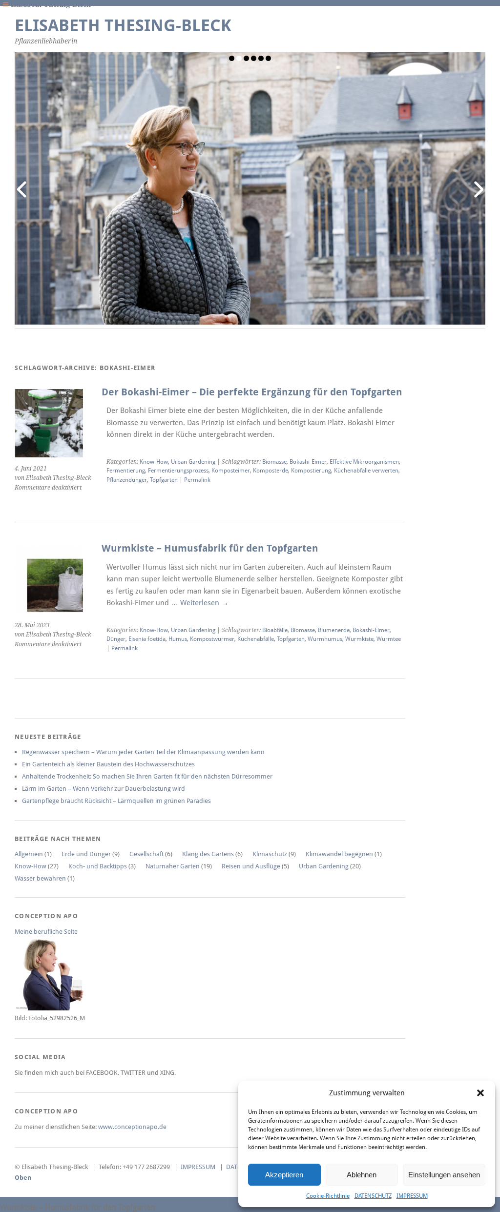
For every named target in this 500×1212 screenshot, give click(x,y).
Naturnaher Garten (173, 866)
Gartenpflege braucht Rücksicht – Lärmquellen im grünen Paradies (116, 800)
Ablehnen (361, 1175)
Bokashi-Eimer (308, 461)
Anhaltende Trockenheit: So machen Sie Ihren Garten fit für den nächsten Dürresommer (147, 776)
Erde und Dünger (86, 854)
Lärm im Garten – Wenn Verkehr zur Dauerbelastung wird (103, 788)
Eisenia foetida (147, 639)
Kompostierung (311, 470)
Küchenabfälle (255, 639)
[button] (480, 1093)
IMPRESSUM (412, 1195)
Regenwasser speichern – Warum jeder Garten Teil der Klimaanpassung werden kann (143, 752)
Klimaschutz (269, 854)
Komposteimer (230, 470)
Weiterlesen (204, 602)
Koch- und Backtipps (97, 866)
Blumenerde (334, 630)
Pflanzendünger (126, 479)
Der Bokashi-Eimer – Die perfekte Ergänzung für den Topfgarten (252, 392)
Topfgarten (164, 479)
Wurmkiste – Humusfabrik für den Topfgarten (210, 548)
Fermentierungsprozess (178, 470)
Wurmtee (388, 639)
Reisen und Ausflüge (251, 866)
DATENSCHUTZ (373, 1195)
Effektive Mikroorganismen (364, 461)
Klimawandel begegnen (339, 854)
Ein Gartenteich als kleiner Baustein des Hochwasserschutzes (108, 764)
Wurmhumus (325, 639)
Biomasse (274, 461)
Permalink (197, 479)
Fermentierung (125, 470)
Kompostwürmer (212, 639)
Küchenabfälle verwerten (366, 470)
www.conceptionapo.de (132, 1126)
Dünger (115, 639)
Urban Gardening (193, 461)
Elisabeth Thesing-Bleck (123, 25)
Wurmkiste (359, 639)
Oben (23, 1177)
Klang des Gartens (208, 854)
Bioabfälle (275, 630)
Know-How (154, 461)
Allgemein (29, 854)
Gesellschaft (146, 854)
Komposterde (270, 470)
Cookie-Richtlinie (328, 1195)
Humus (177, 639)
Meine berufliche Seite (46, 931)
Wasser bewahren (40, 878)
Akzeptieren (284, 1175)
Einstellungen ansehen (444, 1175)
